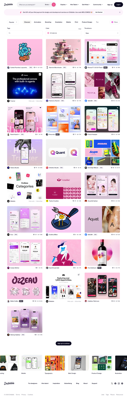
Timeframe (88, 28)
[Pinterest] (122, 383)
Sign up (110, 4)
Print (76, 22)
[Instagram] (119, 383)
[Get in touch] (30, 62)
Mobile (68, 22)
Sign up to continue (63, 343)
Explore (63, 4)
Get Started (98, 12)
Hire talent (44, 383)
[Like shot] (38, 62)
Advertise (39, 101)
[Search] (54, 5)
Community (97, 4)
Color (47, 28)
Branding (48, 22)
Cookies (30, 394)
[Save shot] (34, 62)
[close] (119, 12)
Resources (119, 394)
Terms (18, 394)
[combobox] (30, 4)
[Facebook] (115, 383)
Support (94, 383)
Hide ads (31, 101)
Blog (77, 383)
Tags (8, 28)
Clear (79, 29)
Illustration (58, 22)
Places (112, 394)
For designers (32, 383)
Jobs (102, 394)
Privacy (23, 394)
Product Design (87, 22)
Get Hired (85, 4)
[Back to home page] (8, 4)
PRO (31, 67)
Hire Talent (73, 4)
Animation (37, 22)
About (85, 383)
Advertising (68, 383)
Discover (27, 22)
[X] (112, 383)
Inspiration (56, 383)
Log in (119, 4)
